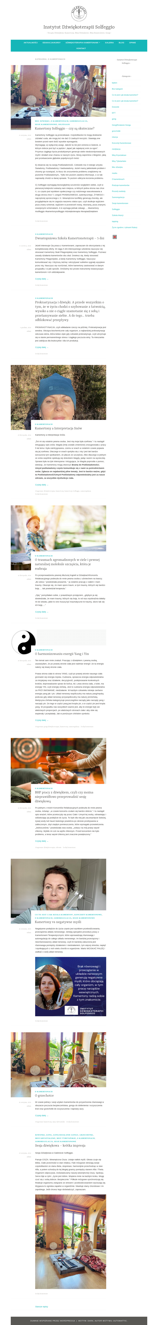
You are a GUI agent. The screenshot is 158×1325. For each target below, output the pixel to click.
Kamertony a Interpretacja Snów (58, 428)
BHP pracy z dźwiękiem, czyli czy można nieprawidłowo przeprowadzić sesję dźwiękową (64, 797)
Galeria (109, 43)
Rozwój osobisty (118, 191)
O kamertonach (59, 121)
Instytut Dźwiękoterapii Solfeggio (79, 27)
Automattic (120, 1321)
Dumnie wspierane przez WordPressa (52, 1321)
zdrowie (58, 847)
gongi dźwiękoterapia (51, 727)
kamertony (60, 491)
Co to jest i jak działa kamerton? (54, 915)
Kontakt (81, 48)
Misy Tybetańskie (66, 1138)
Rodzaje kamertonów (120, 185)
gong (49, 1135)
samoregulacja (86, 491)
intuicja (115, 137)
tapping (115, 221)
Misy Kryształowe (45, 1138)
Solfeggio (64, 124)
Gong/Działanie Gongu (65, 1135)
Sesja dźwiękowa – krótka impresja (60, 1146)
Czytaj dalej (42, 279)
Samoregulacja (78, 121)
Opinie (132, 43)
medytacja (116, 149)
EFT (114, 113)
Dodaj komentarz (41, 221)
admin (29, 139)
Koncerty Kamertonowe (88, 915)
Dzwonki (40, 1135)
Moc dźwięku (42, 121)
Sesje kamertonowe (46, 124)
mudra (114, 173)
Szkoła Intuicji (117, 215)
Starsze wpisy (41, 1306)
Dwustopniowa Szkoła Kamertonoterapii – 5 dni (69, 238)
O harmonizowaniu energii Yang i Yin (62, 654)
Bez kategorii (117, 89)
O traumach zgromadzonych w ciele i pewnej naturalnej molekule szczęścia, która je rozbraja (67, 564)
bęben (114, 83)
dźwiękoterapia (49, 491)
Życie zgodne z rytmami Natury (124, 227)
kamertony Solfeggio (72, 491)
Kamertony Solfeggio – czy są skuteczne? (64, 129)
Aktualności (31, 43)
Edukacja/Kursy (52, 43)
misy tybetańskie (59, 1122)
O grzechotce (44, 1096)
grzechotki (86, 1135)
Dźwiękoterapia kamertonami (82, 43)
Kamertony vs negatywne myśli (58, 922)
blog (121, 43)
